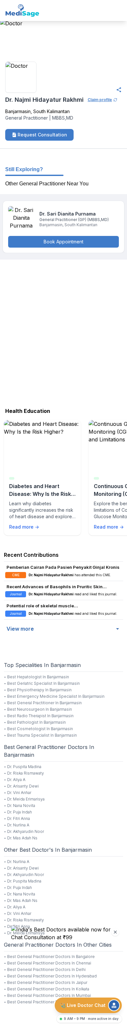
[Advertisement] (63, 332)
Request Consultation (42, 134)
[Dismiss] (115, 932)
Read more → (24, 527)
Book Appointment (63, 241)
